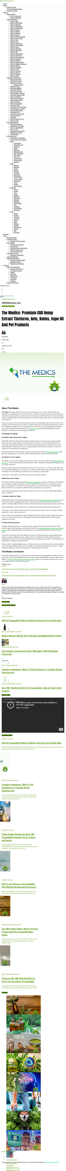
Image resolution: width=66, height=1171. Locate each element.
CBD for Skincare (15, 74)
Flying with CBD (15, 105)
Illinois (16, 189)
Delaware (16, 147)
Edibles (12, 272)
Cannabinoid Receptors (17, 126)
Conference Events (12, 253)
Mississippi (17, 176)
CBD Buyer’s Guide (15, 81)
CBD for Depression (16, 43)
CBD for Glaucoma (15, 49)
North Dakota (18, 203)
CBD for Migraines (15, 59)
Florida (16, 169)
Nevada (16, 226)
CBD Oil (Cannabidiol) (13, 267)
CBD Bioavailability (16, 88)
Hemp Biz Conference (17, 255)
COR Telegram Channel (52, 1162)
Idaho (15, 222)
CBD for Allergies (15, 25)
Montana (16, 224)
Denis (3, 352)
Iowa (15, 193)
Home (5, 4)
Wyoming (16, 232)
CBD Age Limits (15, 86)
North (12, 141)
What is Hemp (11, 14)
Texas (15, 183)
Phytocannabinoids (12, 122)
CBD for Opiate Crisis (16, 250)
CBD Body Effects (15, 90)
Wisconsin (17, 210)
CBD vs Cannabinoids (16, 128)
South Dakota (18, 208)
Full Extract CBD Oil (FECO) (18, 107)
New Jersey (17, 155)
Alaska (16, 214)
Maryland (16, 150)
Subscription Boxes (13, 283)
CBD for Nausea (15, 66)
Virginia (16, 184)
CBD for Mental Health (17, 62)
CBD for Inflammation (16, 54)
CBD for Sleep (14, 76)
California (16, 217)
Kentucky (16, 172)
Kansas (16, 195)
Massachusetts (18, 152)
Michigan (16, 196)
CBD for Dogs (14, 42)
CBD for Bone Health (16, 38)
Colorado (16, 219)
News (5, 236)
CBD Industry (11, 243)
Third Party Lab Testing (17, 114)
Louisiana (17, 174)
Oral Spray (13, 279)
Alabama (16, 165)
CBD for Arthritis (15, 31)
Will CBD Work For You (17, 119)
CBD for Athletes (15, 33)
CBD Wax (13, 117)
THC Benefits (14, 134)
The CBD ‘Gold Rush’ (16, 251)
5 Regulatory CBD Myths (17, 138)
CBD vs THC (14, 129)
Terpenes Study (18, 85)
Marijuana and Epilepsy (17, 264)
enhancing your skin (52, 452)
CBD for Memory (15, 61)
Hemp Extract (33, 428)
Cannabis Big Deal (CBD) (17, 260)
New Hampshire (18, 153)
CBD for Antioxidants (16, 28)
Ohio (15, 205)
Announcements (11, 238)
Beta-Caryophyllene (16, 124)
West (11, 212)
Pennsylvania (18, 159)
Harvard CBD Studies (16, 110)
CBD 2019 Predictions (17, 245)
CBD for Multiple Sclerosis (18, 64)
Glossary (6, 234)
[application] (33, 715)
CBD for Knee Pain (15, 55)
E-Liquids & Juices (16, 271)
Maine (15, 148)
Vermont (16, 162)
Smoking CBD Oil (15, 115)
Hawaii (16, 220)
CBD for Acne (14, 21)
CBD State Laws (12, 136)
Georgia (16, 171)
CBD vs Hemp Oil (15, 16)
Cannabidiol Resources (14, 78)
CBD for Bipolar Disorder (17, 37)
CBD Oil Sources (15, 102)
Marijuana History (15, 262)
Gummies (13, 274)
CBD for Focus (14, 47)
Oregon (16, 229)
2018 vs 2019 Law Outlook (18, 140)
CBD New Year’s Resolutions (19, 248)
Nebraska (17, 201)
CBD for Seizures (15, 71)
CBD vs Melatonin (15, 97)
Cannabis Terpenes (16, 83)
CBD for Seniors (15, 73)
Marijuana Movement (13, 258)
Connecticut (17, 143)
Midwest (13, 188)
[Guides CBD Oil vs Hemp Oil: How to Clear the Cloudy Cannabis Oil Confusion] (34, 1043)
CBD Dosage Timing (16, 92)
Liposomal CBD (15, 112)
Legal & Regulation (12, 257)
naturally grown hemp (34, 482)
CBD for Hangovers (16, 50)
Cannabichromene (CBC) (17, 131)
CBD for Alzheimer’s (16, 26)
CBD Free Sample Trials (17, 95)
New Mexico (17, 227)
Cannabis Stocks (12, 239)
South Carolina (18, 179)
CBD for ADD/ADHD (16, 23)
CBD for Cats (14, 40)
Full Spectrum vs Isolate (17, 109)
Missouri (16, 200)
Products (6, 265)
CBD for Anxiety (15, 30)
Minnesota (17, 198)
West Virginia (18, 186)
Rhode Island (18, 160)
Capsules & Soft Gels (16, 269)
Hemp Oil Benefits (15, 18)
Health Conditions (12, 19)
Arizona (16, 215)
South (12, 164)
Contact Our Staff (12, 11)
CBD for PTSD (14, 69)
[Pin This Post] (34, 401)
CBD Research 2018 (16, 100)
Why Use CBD (14, 121)
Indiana (16, 191)
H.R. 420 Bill (14, 246)
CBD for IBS (14, 52)
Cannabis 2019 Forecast (17, 241)
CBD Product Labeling (17, 98)
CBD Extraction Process (17, 93)
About (5, 5)
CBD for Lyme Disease (17, 57)
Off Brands (13, 277)
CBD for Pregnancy (16, 67)
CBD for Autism (15, 35)
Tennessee (17, 181)
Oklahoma (17, 207)
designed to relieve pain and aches (49, 500)
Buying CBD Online (15, 79)
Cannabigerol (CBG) (16, 133)
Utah (15, 231)
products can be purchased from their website (21, 559)
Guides (5, 12)
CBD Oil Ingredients (16, 103)
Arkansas (16, 167)
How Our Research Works (14, 9)
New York (16, 157)
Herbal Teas (14, 276)
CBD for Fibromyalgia (16, 45)
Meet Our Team (11, 7)
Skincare (12, 281)
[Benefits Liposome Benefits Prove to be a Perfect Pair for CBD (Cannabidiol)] (34, 1062)
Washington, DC (18, 145)
